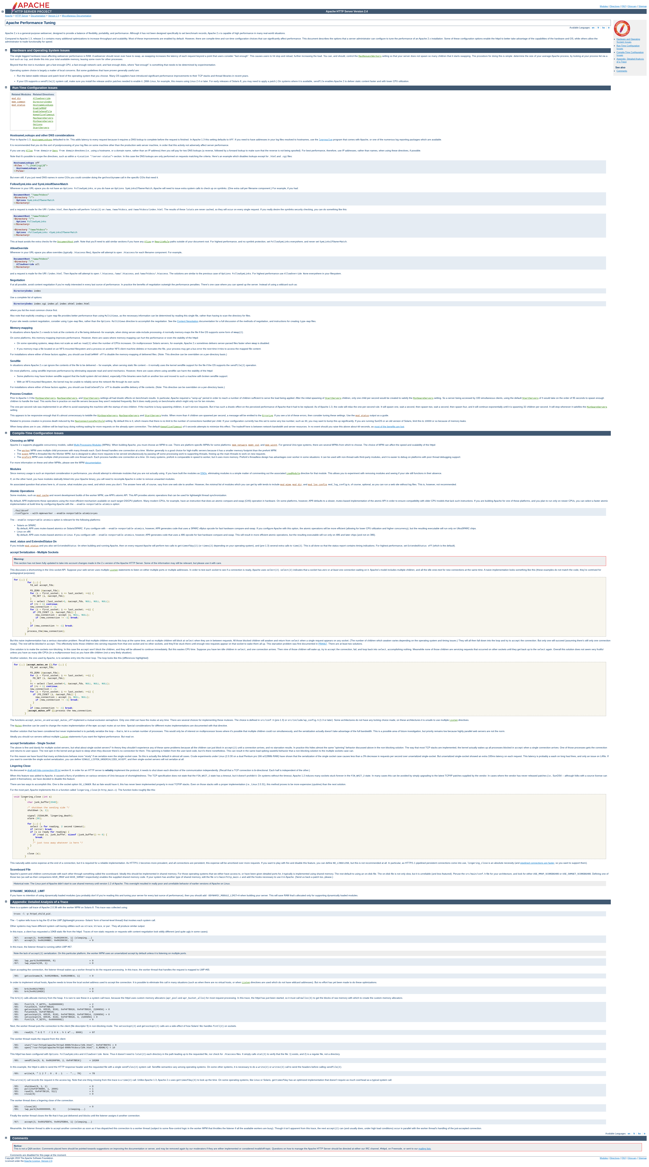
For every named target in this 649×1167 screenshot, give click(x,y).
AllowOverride (42, 98)
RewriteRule (162, 241)
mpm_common (18, 101)
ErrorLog (267, 415)
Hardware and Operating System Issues (628, 40)
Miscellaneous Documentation (76, 16)
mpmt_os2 (253, 445)
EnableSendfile (42, 111)
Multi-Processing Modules (87, 444)
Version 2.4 (53, 16)
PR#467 (322, 643)
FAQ (624, 6)
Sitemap (643, 6)
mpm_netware (239, 445)
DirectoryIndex (42, 101)
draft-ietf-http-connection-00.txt (44, 770)
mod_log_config (317, 484)
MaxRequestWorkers (369, 56)
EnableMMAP (39, 108)
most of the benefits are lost (389, 426)
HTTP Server (21, 16)
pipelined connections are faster (537, 863)
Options (37, 124)
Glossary (632, 6)
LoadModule (293, 473)
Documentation (38, 16)
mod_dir (16, 98)
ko (604, 27)
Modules (604, 6)
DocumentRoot (65, 241)
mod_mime (285, 484)
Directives (615, 6)
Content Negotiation (187, 321)
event (25, 454)
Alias (147, 241)
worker (26, 450)
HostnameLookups (43, 105)
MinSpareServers (43, 121)
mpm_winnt (271, 445)
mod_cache (43, 495)
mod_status (18, 105)
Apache (9, 16)
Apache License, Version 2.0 (38, 1161)
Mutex (18, 725)
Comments (622, 71)
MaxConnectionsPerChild (90, 421)
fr (598, 27)
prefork (26, 457)
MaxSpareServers (43, 118)
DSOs (203, 473)
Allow (29, 150)
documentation (93, 462)
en (593, 27)
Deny (55, 150)
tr (608, 27)
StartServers (41, 127)
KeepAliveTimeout (44, 114)
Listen (114, 570)
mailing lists (424, 1148)
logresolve (325, 139)
